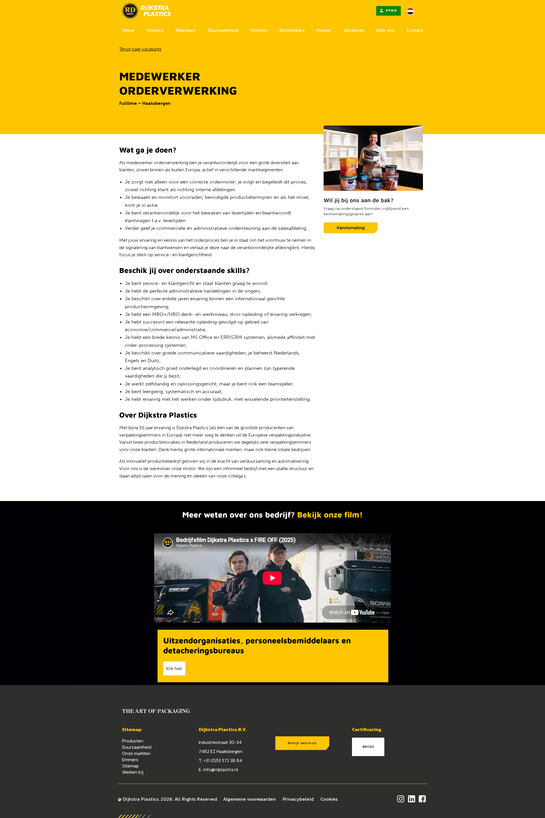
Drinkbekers (292, 30)
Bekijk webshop (302, 743)
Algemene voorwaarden (249, 799)
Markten (259, 30)
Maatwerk (186, 30)
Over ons (385, 30)
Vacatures (353, 30)
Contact (414, 30)
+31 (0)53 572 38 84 (223, 760)
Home (128, 30)
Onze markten (136, 753)
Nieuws (323, 30)
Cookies (329, 799)
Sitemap (130, 765)
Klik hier (174, 668)
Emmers (155, 30)
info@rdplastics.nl (220, 769)
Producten (132, 740)
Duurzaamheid (223, 30)
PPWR (391, 10)
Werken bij (132, 772)
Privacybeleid (298, 799)
